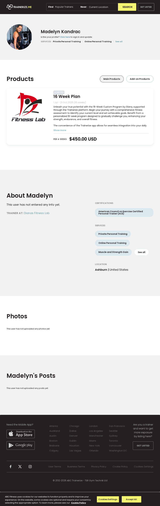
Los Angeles (96, 431)
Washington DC (118, 450)
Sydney (113, 435)
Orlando (93, 450)
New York (94, 445)
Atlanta (53, 426)
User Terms (54, 466)
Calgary (53, 450)
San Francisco (117, 426)
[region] (80, 499)
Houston (74, 445)
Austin (52, 435)
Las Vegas (75, 450)
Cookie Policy (120, 466)
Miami (92, 440)
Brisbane (54, 445)
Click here (65, 36)
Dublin (72, 440)
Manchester (96, 435)
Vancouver (115, 445)
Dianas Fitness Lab (37, 213)
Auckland (54, 431)
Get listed (146, 7)
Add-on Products (140, 79)
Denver (73, 435)
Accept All (131, 499)
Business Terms (76, 466)
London (93, 426)
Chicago (74, 426)
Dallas (72, 431)
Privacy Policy (98, 466)
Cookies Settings (143, 466)
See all (118, 41)
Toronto (113, 440)
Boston (53, 440)
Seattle (113, 431)
